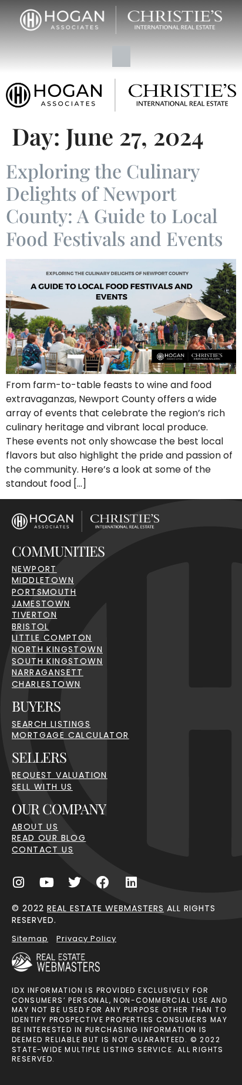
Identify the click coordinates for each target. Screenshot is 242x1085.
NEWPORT (34, 569)
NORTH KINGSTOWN (57, 649)
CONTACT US (42, 849)
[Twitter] (74, 882)
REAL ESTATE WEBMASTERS (105, 908)
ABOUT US (35, 827)
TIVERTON (34, 615)
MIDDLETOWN (43, 580)
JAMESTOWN (41, 603)
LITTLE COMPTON (52, 637)
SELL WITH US (42, 787)
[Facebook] (102, 882)
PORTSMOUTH (44, 592)
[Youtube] (46, 882)
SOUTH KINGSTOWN (57, 661)
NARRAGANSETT (47, 672)
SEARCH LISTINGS (51, 724)
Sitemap (30, 938)
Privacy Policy (86, 938)
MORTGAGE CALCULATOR (70, 735)
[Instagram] (18, 882)
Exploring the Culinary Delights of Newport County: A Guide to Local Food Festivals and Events (114, 204)
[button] (121, 56)
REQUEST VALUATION (59, 775)
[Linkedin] (131, 882)
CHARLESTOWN (46, 684)
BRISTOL (30, 626)
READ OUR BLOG (49, 838)
